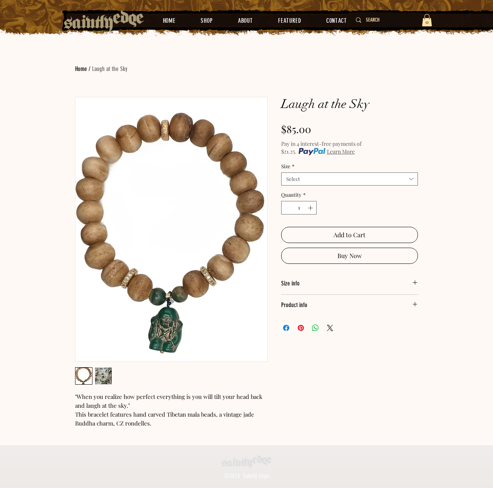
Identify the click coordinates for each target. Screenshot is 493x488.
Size (287, 166)
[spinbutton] (299, 207)
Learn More (341, 151)
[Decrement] (287, 207)
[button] (427, 20)
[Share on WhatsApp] (315, 328)
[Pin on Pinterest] (300, 328)
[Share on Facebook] (286, 328)
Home (81, 69)
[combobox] (349, 179)
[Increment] (311, 207)
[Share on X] (330, 328)
